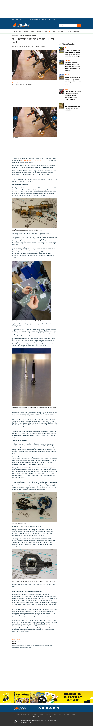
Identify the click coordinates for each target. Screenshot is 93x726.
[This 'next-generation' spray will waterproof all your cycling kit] (61, 106)
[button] (34, 122)
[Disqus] (36, 671)
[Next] (54, 118)
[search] (79, 25)
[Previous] (15, 118)
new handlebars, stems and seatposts (32, 160)
